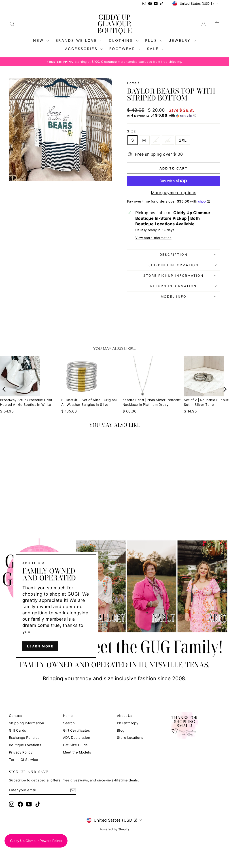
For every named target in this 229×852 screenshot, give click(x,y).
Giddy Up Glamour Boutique (115, 24)
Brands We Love (77, 40)
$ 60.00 (74, 411)
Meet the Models (77, 752)
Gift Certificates (76, 730)
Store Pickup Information (173, 275)
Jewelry (181, 40)
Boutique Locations (25, 745)
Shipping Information (26, 723)
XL (167, 140)
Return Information (173, 286)
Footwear (123, 48)
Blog (121, 730)
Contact (15, 716)
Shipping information (173, 265)
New (39, 40)
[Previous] (4, 389)
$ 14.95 (135, 411)
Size (131, 131)
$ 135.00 (14, 411)
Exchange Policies (24, 737)
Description (174, 254)
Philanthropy (127, 723)
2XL (183, 140)
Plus (152, 40)
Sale (154, 48)
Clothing (122, 40)
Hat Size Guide (75, 745)
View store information (153, 238)
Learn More (40, 646)
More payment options (173, 192)
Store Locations (130, 737)
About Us (124, 716)
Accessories (82, 48)
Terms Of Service (23, 760)
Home (132, 83)
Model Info (174, 296)
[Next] (224, 389)
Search (69, 723)
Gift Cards (17, 730)
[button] (173, 115)
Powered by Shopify (114, 829)
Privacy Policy (20, 752)
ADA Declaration (76, 737)
